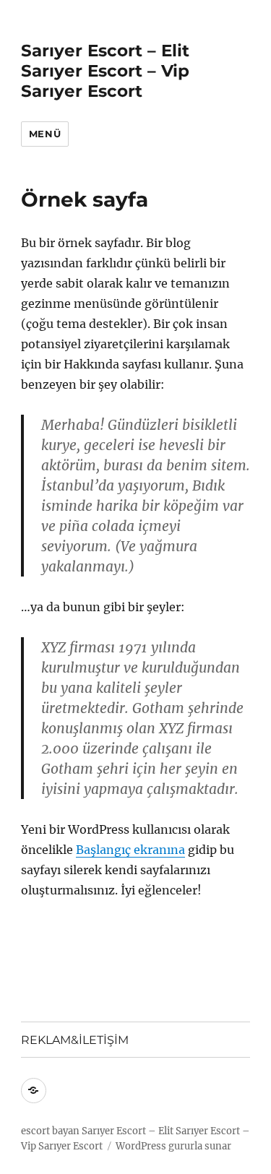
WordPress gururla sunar (173, 1146)
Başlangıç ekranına (130, 849)
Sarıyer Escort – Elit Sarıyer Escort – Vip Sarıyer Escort (105, 70)
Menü (45, 133)
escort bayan (50, 1131)
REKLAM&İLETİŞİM (75, 1040)
